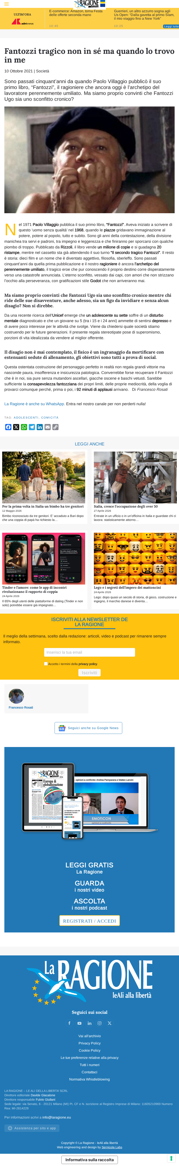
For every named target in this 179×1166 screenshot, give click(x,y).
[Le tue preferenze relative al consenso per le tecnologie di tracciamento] (171, 1158)
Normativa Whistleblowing (89, 1079)
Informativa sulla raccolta (89, 1159)
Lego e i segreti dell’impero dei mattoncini (127, 587)
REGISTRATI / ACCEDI (89, 921)
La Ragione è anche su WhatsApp (34, 404)
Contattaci (89, 1072)
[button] (6, 4)
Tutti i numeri (90, 1065)
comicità (50, 417)
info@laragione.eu (56, 1117)
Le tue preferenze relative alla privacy (90, 1058)
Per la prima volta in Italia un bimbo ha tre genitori (43, 506)
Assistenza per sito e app (35, 1128)
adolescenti (26, 417)
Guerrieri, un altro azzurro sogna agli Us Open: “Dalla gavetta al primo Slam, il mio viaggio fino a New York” (144, 14)
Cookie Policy (89, 1050)
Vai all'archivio (89, 1036)
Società (42, 71)
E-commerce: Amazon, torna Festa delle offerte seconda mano (75, 13)
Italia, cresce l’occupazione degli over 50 (126, 506)
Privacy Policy (90, 1043)
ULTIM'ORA (22, 14)
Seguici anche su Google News (93, 728)
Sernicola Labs (112, 1147)
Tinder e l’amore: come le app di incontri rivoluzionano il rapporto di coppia (34, 589)
